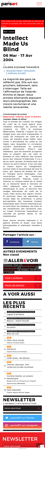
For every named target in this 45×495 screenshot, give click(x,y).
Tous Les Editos (22, 285)
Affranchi (11, 349)
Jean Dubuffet (14, 390)
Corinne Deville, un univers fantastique (20, 377)
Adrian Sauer (17, 73)
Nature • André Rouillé (18, 321)
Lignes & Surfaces (15, 314)
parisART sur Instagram (24, 425)
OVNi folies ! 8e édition (18, 358)
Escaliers (11, 327)
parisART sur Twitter (19, 418)
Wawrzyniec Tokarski (20, 71)
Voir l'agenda (22, 278)
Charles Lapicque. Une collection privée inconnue (20, 365)
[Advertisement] (22, 472)
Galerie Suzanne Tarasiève (21, 67)
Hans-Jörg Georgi (15, 340)
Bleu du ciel (13, 334)
